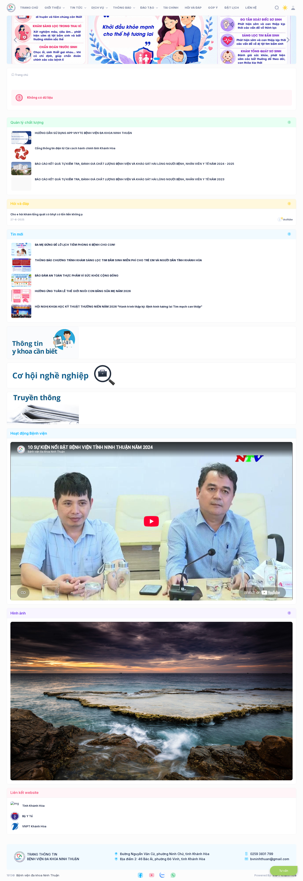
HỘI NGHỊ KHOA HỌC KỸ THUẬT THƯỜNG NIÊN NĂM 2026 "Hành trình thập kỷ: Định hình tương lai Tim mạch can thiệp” (118, 306)
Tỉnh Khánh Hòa (33, 805)
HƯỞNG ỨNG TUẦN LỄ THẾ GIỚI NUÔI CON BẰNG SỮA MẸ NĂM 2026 (83, 291)
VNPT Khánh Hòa (34, 826)
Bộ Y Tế (27, 816)
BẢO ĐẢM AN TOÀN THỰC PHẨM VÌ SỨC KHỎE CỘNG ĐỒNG (76, 275)
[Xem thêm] (289, 122)
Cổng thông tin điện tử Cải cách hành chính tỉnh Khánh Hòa (75, 148)
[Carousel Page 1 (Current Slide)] (146, 59)
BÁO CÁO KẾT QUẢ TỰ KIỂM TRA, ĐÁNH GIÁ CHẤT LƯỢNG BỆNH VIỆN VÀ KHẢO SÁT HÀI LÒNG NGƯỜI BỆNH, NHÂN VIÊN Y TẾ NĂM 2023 (129, 179)
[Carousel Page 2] (151, 59)
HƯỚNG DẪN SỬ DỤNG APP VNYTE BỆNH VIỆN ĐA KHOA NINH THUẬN (83, 133)
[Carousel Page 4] (159, 59)
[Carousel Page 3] (155, 59)
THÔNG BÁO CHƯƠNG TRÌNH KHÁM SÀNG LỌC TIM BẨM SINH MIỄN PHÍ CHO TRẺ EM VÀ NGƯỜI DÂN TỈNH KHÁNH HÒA (118, 260)
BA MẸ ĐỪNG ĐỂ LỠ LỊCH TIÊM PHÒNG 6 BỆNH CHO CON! (75, 244)
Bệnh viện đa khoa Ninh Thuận (37, 875)
